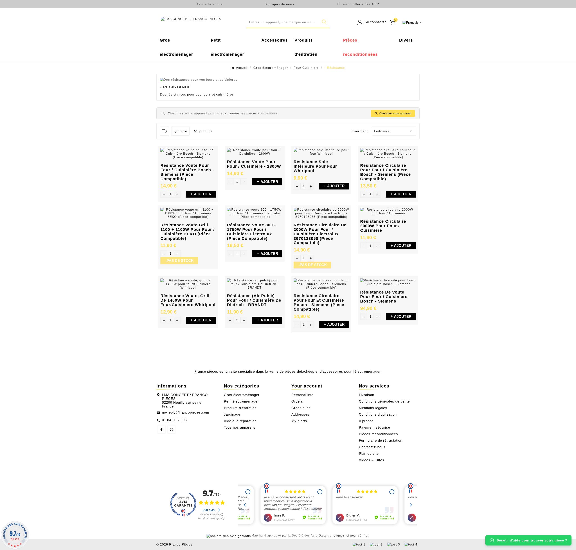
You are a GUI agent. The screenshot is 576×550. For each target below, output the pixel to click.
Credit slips (300, 408)
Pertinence (394, 131)
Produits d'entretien (240, 408)
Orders (297, 401)
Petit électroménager (241, 401)
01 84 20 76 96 (174, 420)
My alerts (299, 421)
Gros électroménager (241, 395)
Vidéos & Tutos (371, 460)
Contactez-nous (210, 4)
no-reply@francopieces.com (185, 412)
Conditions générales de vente (384, 401)
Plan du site (369, 453)
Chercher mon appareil (392, 113)
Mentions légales (373, 408)
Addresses (300, 414)
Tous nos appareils (239, 427)
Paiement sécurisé (374, 427)
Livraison (366, 395)
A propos (366, 421)
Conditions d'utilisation (378, 414)
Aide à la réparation (240, 421)
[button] (288, 22)
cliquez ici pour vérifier (351, 535)
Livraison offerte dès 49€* (358, 4)
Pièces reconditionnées (378, 434)
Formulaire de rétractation (380, 440)
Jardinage (232, 414)
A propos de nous (280, 4)
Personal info (302, 395)
